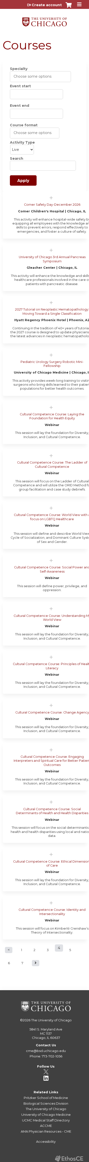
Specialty (18, 69)
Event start (20, 86)
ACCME (46, 1126)
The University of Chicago (51, 1020)
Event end (19, 105)
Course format (24, 125)
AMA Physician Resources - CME (46, 1131)
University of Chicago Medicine (46, 1115)
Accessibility (46, 1141)
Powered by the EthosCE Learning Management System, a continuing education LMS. (69, 1158)
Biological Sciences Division (45, 1103)
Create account (47, 5)
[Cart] (69, 7)
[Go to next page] (35, 963)
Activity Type (22, 142)
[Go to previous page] (8, 950)
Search (16, 158)
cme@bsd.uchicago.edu (46, 1051)
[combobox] (35, 76)
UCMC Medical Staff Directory (46, 1120)
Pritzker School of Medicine (46, 1098)
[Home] (44, 20)
